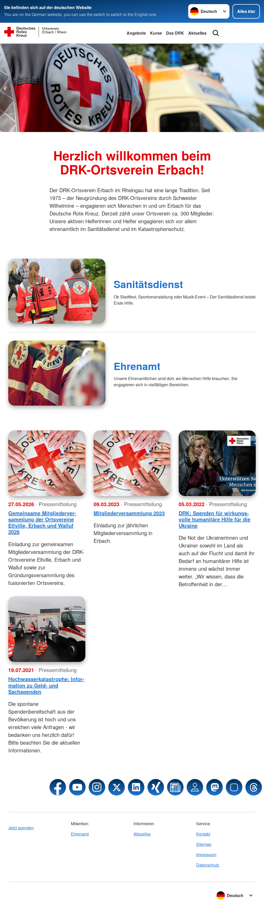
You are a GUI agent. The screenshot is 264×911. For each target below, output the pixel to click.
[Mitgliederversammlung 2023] (132, 463)
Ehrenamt (137, 366)
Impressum (206, 855)
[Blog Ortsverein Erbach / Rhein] (175, 787)
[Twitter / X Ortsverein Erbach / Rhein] (116, 787)
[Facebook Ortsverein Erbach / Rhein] (58, 787)
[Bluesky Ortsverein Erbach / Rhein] (234, 787)
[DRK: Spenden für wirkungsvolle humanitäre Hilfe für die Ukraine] (217, 463)
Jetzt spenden (21, 828)
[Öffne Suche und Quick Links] (216, 33)
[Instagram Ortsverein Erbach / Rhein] (97, 787)
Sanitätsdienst (148, 284)
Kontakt (203, 834)
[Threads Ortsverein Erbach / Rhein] (253, 787)
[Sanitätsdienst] (56, 291)
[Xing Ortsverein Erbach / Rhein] (155, 787)
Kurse (156, 33)
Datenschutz (207, 865)
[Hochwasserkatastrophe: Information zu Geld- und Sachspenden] (46, 629)
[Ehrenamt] (56, 373)
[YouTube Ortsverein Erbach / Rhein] (77, 787)
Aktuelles (197, 33)
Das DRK (175, 33)
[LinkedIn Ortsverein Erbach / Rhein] (136, 787)
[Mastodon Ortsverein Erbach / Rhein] (214, 787)
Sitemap (203, 844)
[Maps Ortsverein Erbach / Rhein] (195, 787)
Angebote (136, 33)
